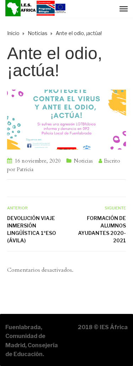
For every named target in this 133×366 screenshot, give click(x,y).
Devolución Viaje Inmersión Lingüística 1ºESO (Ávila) (31, 229)
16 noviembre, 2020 (38, 160)
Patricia (25, 169)
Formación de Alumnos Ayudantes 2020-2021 (102, 229)
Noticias (83, 160)
